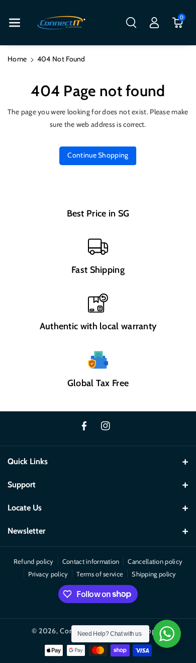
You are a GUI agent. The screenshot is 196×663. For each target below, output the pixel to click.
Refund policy (34, 561)
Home (17, 58)
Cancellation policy (155, 561)
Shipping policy (154, 574)
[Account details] (154, 23)
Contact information (91, 561)
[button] (15, 23)
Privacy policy (48, 574)
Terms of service (99, 574)
